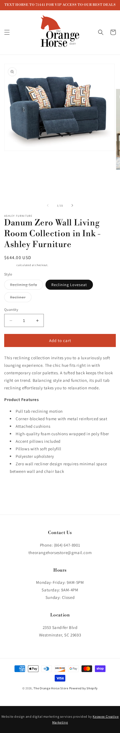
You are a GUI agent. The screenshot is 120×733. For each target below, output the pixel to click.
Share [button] (16, 488)
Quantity (11, 309)
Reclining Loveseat (69, 284)
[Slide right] (72, 205)
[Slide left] (48, 205)
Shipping (10, 265)
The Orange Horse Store (50, 688)
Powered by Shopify (83, 688)
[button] (7, 32)
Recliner (21, 298)
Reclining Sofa (26, 286)
